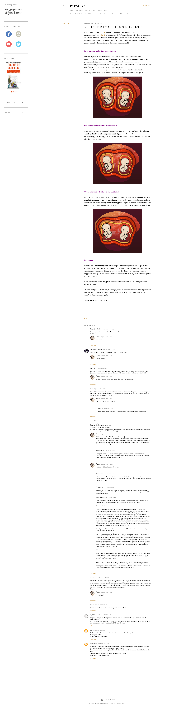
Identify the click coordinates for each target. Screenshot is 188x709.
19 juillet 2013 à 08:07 (103, 421)
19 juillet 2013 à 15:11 (106, 592)
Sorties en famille (85, 14)
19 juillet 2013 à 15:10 (106, 434)
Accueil (73, 14)
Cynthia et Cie (95, 615)
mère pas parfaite (96, 349)
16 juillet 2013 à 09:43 (108, 329)
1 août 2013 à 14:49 (109, 474)
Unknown (93, 643)
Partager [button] (66, 23)
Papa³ (98, 337)
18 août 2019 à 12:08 (103, 643)
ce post (103, 32)
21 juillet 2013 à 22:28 (109, 408)
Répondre (93, 345)
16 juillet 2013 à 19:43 (101, 368)
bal (91, 630)
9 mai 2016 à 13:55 (109, 487)
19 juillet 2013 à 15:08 (107, 376)
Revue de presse (101, 14)
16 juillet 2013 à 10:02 (109, 349)
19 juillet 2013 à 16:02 (107, 464)
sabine (92, 605)
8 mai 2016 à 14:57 (106, 615)
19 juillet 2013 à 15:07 (106, 337)
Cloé (91, 389)
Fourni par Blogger (109, 699)
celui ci (102, 35)
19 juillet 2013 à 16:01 (109, 451)
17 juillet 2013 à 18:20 (100, 389)
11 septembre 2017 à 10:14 (100, 630)
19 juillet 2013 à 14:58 (103, 577)
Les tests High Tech (117, 14)
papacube (78, 6)
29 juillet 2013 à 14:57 (101, 605)
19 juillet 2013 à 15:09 (106, 398)
